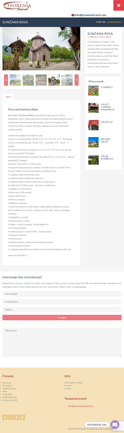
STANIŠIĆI (107, 87)
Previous (7, 50)
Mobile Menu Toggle (118, 5)
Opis (8, 97)
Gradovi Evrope (9, 388)
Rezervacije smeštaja (73, 382)
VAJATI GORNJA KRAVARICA (108, 107)
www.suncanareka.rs (17, 255)
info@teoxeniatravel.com (80, 406)
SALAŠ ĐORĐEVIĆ (107, 157)
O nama (67, 388)
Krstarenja (7, 394)
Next (75, 50)
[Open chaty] (115, 424)
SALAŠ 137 (107, 121)
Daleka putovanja (9, 397)
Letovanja (6, 382)
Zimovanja (6, 385)
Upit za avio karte (9, 400)
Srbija (4, 391)
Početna (100, 22)
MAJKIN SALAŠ (105, 140)
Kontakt (67, 385)
